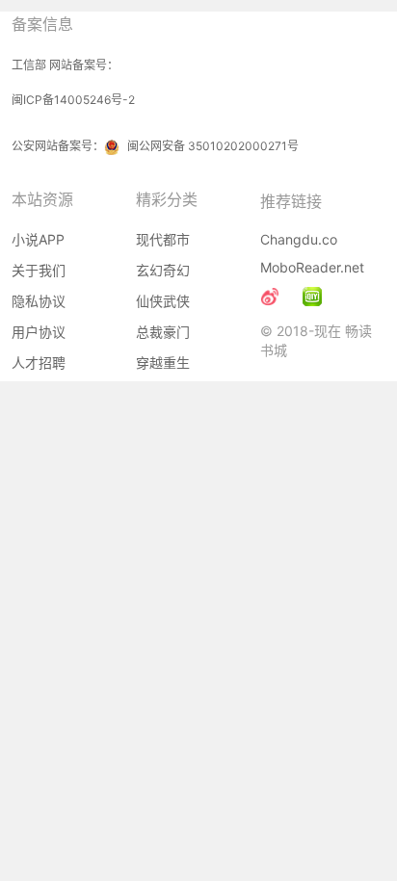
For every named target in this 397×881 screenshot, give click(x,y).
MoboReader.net (312, 267)
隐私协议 (39, 301)
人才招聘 (39, 362)
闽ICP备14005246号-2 (73, 99)
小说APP (38, 239)
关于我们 (39, 270)
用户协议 (39, 332)
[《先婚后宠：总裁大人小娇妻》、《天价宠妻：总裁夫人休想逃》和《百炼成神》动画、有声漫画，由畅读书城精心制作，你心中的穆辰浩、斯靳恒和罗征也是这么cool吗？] (312, 296)
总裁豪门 (163, 332)
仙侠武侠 (163, 301)
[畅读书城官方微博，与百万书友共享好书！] (269, 296)
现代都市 (163, 239)
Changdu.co (298, 239)
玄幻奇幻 (163, 270)
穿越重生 (163, 362)
